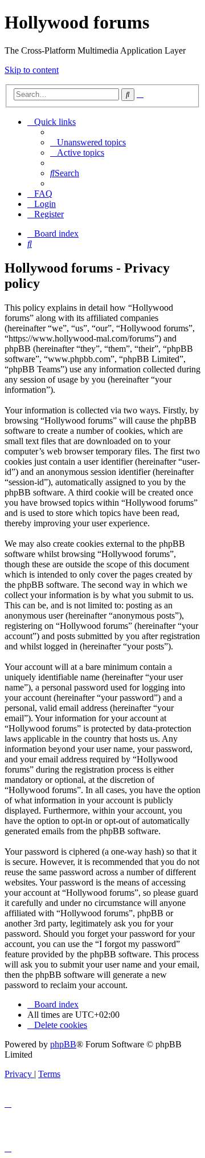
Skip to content (32, 70)
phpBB (63, 1044)
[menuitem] (88, 142)
